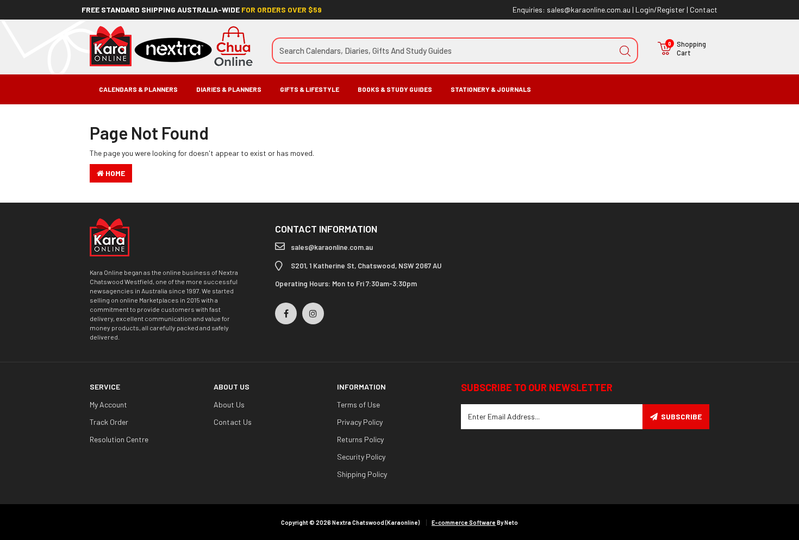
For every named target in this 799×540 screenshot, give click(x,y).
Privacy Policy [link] (360, 421)
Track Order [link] (109, 421)
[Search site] (625, 50)
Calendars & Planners (138, 89)
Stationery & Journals (491, 89)
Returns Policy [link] (360, 439)
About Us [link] (229, 404)
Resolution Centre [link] (119, 439)
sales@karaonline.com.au (589, 9)
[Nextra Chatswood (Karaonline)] (171, 45)
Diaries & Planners (228, 89)
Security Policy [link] (361, 456)
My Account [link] (108, 404)
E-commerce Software (464, 522)
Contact (703, 9)
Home (114, 173)
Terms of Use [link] (358, 404)
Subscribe (681, 416)
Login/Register (660, 9)
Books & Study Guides (395, 89)
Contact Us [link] (233, 421)
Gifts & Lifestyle (309, 89)
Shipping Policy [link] (362, 474)
